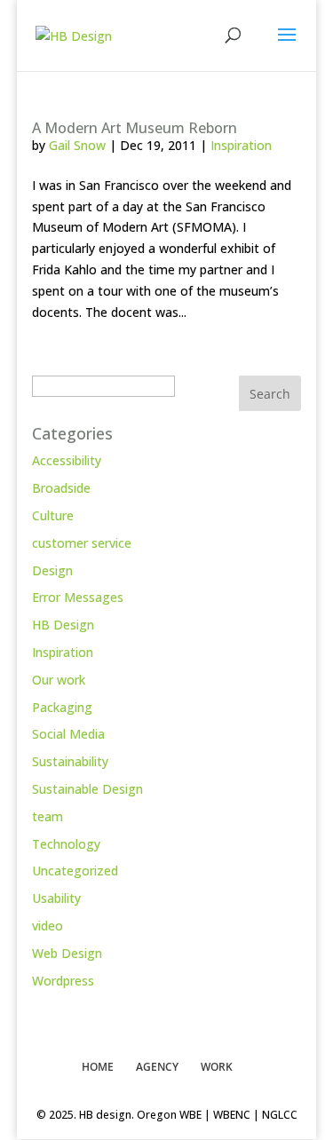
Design (52, 570)
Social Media (68, 733)
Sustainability (70, 761)
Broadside (61, 487)
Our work (58, 679)
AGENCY (157, 1066)
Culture (53, 515)
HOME (98, 1066)
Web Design (67, 953)
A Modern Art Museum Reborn (134, 128)
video (47, 925)
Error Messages (77, 597)
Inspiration (241, 145)
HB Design (63, 624)
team (47, 816)
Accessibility (66, 460)
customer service (81, 542)
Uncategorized (75, 870)
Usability (56, 898)
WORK (217, 1066)
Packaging (62, 707)
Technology (66, 843)
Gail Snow (77, 145)
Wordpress (63, 980)
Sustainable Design (87, 788)
